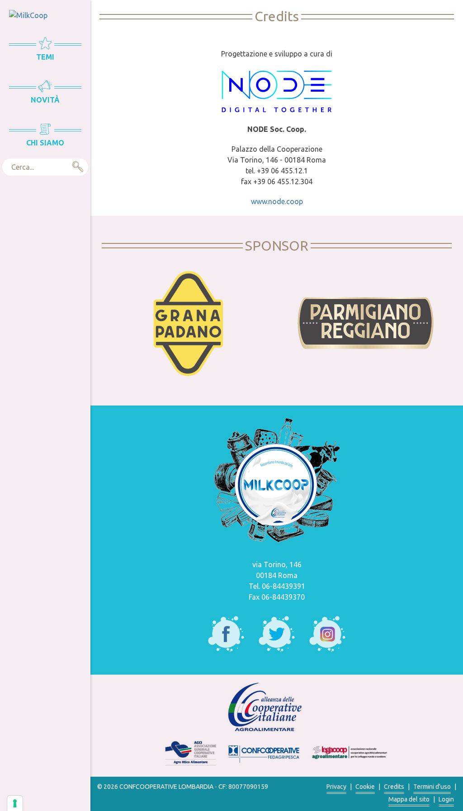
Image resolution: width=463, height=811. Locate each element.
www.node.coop (277, 201)
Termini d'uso (432, 786)
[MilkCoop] (28, 14)
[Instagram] (327, 634)
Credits (394, 786)
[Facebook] (226, 634)
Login (446, 799)
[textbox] (45, 167)
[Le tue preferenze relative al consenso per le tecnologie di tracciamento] (15, 803)
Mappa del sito (409, 799)
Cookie (365, 786)
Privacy (336, 786)
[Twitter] (277, 634)
